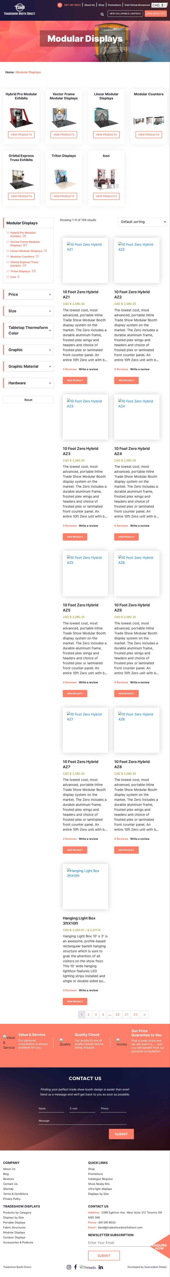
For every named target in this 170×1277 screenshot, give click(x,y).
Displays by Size (98, 1193)
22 (136, 1014)
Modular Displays (22, 223)
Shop (101, 5)
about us (89, 5)
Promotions (114, 5)
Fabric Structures (14, 1227)
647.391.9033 (106, 1222)
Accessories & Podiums (18, 1242)
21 (126, 1014)
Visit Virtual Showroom (137, 5)
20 (117, 1014)
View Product (75, 380)
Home (9, 72)
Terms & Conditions (15, 1193)
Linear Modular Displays (26, 251)
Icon (13, 276)
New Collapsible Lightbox (125, 13)
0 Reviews (70, 369)
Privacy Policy (12, 1198)
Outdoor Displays (14, 1237)
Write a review (88, 369)
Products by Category (17, 1212)
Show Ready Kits (155, 13)
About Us (9, 1169)
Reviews (8, 1179)
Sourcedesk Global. (155, 1266)
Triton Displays (20, 271)
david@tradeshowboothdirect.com (120, 1227)
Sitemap (8, 1188)
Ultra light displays (100, 1188)
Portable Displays (14, 1222)
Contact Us (10, 1183)
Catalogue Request (100, 1179)
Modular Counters (22, 256)
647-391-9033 (72, 5)
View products (21, 134)
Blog (6, 1174)
